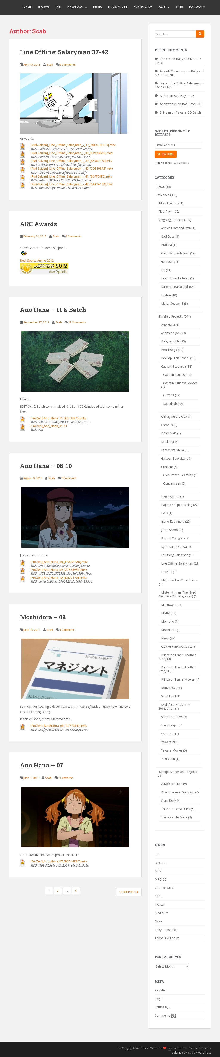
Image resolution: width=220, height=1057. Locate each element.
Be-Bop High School (175, 358)
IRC (157, 854)
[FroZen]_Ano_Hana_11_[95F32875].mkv (58, 418)
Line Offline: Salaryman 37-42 (64, 52)
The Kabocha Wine (174, 817)
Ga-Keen (167, 261)
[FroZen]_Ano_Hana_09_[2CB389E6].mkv (59, 570)
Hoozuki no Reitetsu (175, 278)
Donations (197, 7)
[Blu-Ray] (165, 211)
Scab (50, 64)
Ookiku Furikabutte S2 (176, 646)
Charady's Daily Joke (175, 253)
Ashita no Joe (170, 333)
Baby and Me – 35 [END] (178, 61)
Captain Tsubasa (172, 366)
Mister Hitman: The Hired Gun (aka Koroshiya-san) (177, 594)
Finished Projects (171, 316)
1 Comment (68, 478)
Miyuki (165, 613)
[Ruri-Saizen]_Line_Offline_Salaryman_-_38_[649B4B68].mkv (72, 153)
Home (27, 7)
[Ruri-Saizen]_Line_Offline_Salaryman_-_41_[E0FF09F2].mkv (71, 176)
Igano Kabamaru (172, 521)
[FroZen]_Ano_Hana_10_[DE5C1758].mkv (59, 577)
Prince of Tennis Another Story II (177, 669)
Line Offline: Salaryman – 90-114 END (179, 85)
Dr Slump (167, 442)
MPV (158, 871)
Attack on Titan (171, 784)
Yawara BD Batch (188, 112)
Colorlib (177, 1052)
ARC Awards (38, 224)
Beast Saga (169, 350)
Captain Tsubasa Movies (180, 383)
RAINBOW (168, 688)
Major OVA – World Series (179, 580)
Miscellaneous (169, 203)
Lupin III (166, 572)
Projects (43, 7)
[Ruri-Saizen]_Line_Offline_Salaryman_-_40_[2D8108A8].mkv (72, 168)
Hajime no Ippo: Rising (176, 505)
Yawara (166, 742)
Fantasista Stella (172, 450)
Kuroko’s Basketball (174, 287)
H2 (163, 270)
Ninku (165, 638)
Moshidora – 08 (43, 617)
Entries (162, 1007)
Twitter (160, 904)
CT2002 (168, 395)
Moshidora (168, 630)
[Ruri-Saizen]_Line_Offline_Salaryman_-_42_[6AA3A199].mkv (72, 184)
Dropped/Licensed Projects (178, 772)
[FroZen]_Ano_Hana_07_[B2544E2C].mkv (59, 861)
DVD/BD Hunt (143, 7)
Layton (166, 295)
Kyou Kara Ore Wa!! (174, 547)
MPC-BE (160, 879)
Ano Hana (168, 324)
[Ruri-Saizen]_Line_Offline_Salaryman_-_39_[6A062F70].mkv (71, 161)
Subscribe (165, 154)
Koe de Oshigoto (173, 538)
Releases (163, 195)
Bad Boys (168, 236)
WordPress (204, 1052)
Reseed (97, 7)
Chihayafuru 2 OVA (174, 416)
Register (160, 990)
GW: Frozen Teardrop (178, 475)
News (161, 186)
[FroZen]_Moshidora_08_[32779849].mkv (59, 726)
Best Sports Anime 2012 (37, 260)
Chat (161, 7)
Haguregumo (170, 496)
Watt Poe (167, 734)
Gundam (167, 467)
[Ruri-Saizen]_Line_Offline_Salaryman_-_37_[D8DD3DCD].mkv (73, 145)
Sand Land (168, 696)
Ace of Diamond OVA (176, 228)
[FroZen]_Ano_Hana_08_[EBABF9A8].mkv (59, 562)
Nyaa (158, 921)
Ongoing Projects (171, 220)
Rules (179, 7)
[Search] (200, 34)
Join (58, 7)
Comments (165, 1015)
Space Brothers (172, 717)
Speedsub (170, 404)
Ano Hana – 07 (41, 765)
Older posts (128, 892)
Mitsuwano (169, 605)
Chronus (167, 425)
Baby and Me (170, 341)
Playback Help (118, 7)
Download (75, 7)
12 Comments (77, 322)
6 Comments (68, 64)
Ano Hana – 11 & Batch (53, 310)
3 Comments (74, 236)
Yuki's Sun (168, 759)
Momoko (167, 621)
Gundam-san (172, 483)
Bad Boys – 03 (184, 96)
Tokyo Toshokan (166, 930)
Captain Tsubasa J (175, 375)
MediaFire (161, 913)
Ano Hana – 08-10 (46, 466)
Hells (164, 513)
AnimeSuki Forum (167, 938)
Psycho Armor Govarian (177, 792)
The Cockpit (169, 725)
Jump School (170, 530)
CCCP (158, 896)
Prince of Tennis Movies (178, 679)
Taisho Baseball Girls (175, 809)
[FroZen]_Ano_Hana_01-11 (49, 426)
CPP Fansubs (164, 888)
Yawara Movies (171, 750)
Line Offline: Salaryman (177, 563)
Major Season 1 (172, 303)
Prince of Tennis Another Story (177, 657)
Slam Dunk (168, 800)
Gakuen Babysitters (174, 458)
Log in (159, 999)
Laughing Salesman (174, 555)
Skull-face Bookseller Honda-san (174, 706)
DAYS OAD (168, 433)
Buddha (166, 245)
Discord (160, 863)
